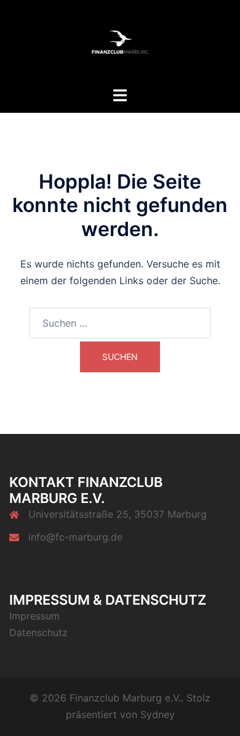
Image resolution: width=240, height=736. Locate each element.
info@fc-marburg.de (75, 537)
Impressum (34, 616)
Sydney (157, 714)
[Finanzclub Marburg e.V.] (120, 42)
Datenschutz (38, 632)
